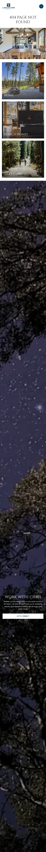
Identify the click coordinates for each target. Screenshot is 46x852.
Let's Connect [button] (23, 616)
